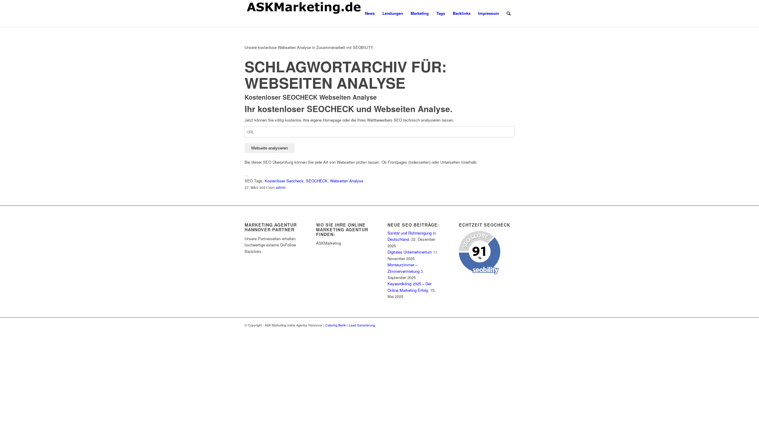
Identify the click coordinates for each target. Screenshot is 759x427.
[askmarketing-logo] (304, 13)
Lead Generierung (362, 325)
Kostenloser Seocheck (284, 181)
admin (281, 187)
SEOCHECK (317, 181)
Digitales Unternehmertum (410, 252)
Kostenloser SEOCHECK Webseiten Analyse (311, 97)
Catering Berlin (335, 325)
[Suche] (508, 13)
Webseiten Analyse (346, 181)
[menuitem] (370, 13)
